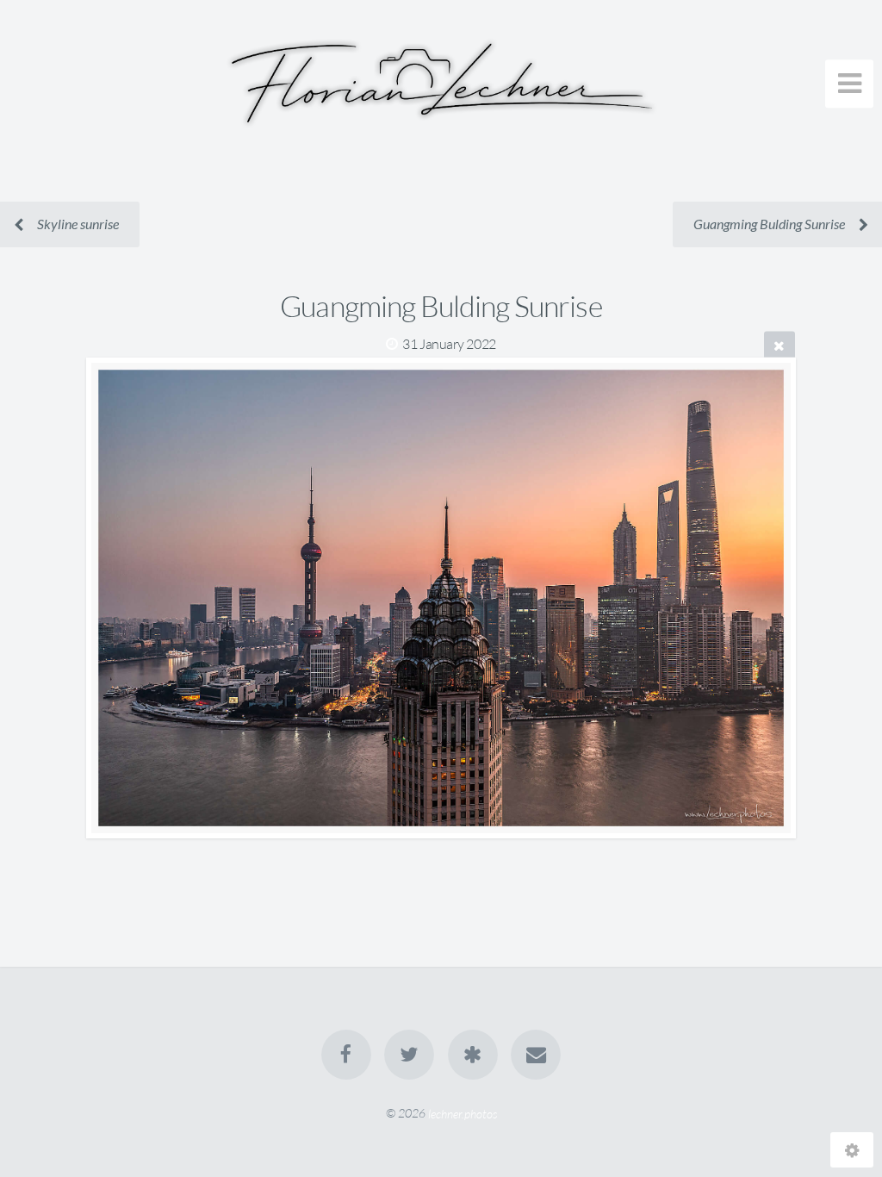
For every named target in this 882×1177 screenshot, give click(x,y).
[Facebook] (346, 1055)
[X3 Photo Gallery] (473, 1055)
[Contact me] (536, 1055)
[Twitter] (409, 1055)
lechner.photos (462, 1112)
